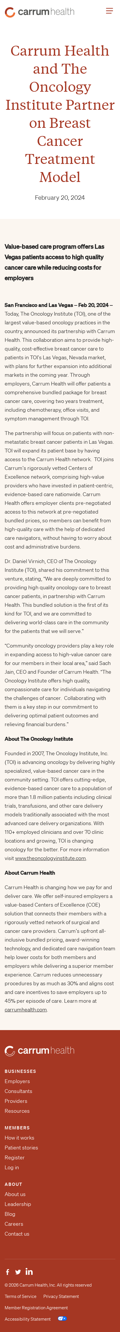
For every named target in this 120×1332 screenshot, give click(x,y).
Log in (12, 1167)
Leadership (18, 1204)
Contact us (17, 1233)
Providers (16, 1101)
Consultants (18, 1091)
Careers (14, 1223)
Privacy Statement (61, 1296)
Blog (10, 1214)
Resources (17, 1111)
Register (15, 1157)
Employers (17, 1081)
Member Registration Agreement (36, 1307)
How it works (19, 1137)
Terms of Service (20, 1296)
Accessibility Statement (28, 1319)
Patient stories (21, 1147)
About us (15, 1194)
